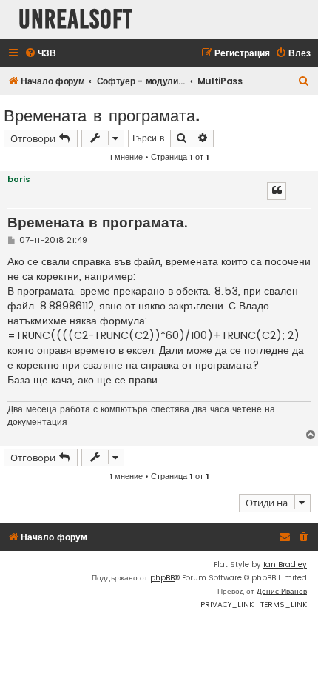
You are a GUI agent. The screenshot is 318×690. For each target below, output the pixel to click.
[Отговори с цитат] (276, 191)
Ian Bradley (285, 564)
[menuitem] (40, 54)
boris (18, 179)
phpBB (162, 577)
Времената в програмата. (102, 114)
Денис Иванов (282, 591)
